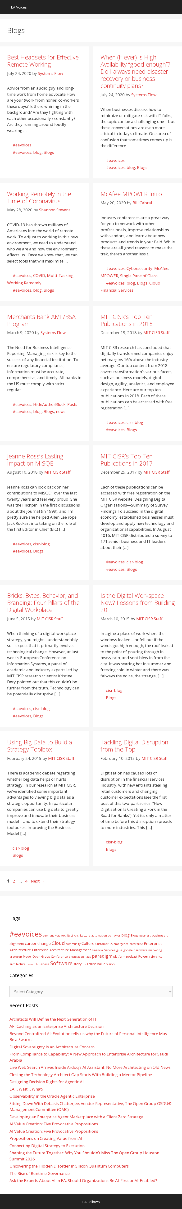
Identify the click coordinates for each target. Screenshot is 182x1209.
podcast (131, 957)
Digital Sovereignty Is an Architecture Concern (52, 1047)
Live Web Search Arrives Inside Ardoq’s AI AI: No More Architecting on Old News (90, 1067)
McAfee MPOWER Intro (131, 194)
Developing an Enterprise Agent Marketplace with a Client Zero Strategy (76, 1116)
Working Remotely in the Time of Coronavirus (39, 197)
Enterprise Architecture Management (61, 949)
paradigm (102, 956)
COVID (39, 275)
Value (101, 963)
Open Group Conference (50, 957)
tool (85, 964)
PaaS (88, 956)
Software (61, 963)
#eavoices (22, 145)
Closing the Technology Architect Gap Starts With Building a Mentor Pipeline (80, 1074)
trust (92, 964)
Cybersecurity (139, 268)
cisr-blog (135, 422)
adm (46, 935)
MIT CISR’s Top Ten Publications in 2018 (126, 320)
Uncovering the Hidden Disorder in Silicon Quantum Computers (69, 1166)
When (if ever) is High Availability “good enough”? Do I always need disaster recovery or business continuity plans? (135, 71)
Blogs (49, 152)
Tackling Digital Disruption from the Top (134, 745)
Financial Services (116, 290)
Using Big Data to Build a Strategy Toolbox (39, 745)
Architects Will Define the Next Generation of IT (53, 1019)
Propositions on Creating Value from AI (45, 1138)
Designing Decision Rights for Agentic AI (46, 1081)
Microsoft (15, 956)
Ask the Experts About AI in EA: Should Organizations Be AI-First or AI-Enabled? (83, 1180)
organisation (76, 956)
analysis (55, 935)
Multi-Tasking (60, 275)
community (73, 944)
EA (111, 944)
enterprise (136, 944)
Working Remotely (24, 282)
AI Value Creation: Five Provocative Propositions (53, 1124)
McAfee (161, 268)
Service (44, 964)
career (30, 943)
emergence (121, 944)
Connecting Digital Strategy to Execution (47, 1145)
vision (110, 964)
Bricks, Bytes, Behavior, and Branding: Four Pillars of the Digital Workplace (43, 602)
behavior (114, 935)
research (32, 964)
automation (99, 935)
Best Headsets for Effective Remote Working (43, 60)
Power (143, 956)
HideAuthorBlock (49, 404)
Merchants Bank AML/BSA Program (41, 320)
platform (119, 956)
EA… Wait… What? (26, 1089)
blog (37, 152)
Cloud (154, 283)
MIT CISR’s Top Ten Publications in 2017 (126, 459)
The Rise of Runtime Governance (39, 1173)
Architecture (82, 935)
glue (119, 950)
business (145, 935)
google (128, 950)
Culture (88, 943)
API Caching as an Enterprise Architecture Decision (56, 1026)
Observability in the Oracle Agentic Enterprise (52, 1096)
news (60, 411)
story (77, 964)
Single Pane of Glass (139, 275)
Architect (67, 935)
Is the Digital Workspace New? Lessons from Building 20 (137, 602)
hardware (140, 950)
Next (38, 881)
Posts (72, 404)
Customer (102, 944)
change (44, 943)
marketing (155, 950)
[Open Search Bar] (175, 7)
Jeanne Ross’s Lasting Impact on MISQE (35, 459)
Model (27, 956)
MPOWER (109, 275)
